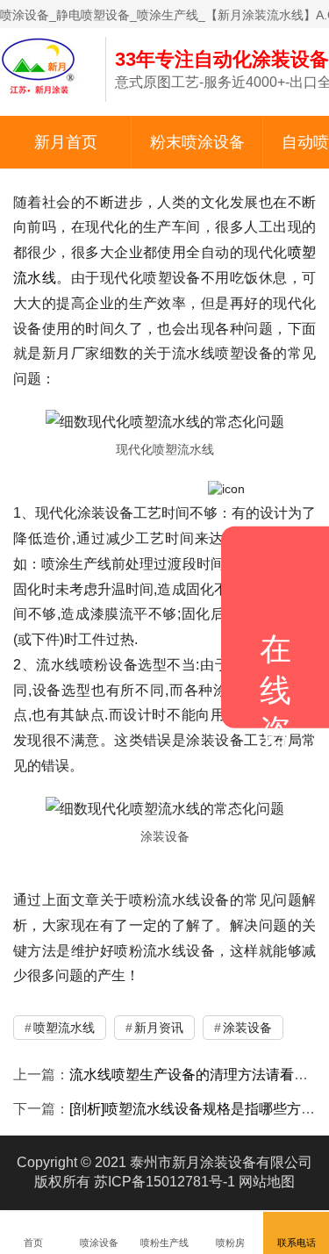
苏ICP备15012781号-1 (164, 1181)
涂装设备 (247, 1028)
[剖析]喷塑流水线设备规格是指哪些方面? (196, 1108)
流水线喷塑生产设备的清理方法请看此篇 (195, 1074)
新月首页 (65, 142)
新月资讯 (158, 1028)
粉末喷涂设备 (197, 142)
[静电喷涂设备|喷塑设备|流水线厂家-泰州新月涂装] (44, 65)
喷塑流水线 (64, 1028)
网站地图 (267, 1181)
